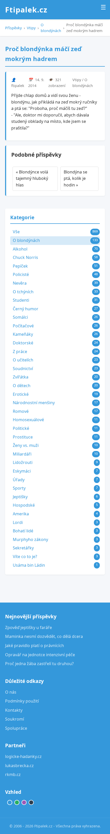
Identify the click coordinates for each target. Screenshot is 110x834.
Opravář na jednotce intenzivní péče (40, 654)
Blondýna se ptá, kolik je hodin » (75, 178)
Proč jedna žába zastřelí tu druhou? (39, 663)
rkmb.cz (13, 774)
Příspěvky (13, 27)
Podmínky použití (22, 701)
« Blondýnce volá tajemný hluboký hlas (32, 178)
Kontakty (14, 710)
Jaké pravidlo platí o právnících (34, 645)
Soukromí (14, 719)
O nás (10, 692)
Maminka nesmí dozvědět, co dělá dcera (44, 636)
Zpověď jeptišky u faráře (28, 627)
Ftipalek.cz (26, 9)
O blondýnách (51, 27)
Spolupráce (16, 728)
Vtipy (31, 27)
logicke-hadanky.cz (23, 756)
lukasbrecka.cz (19, 765)
